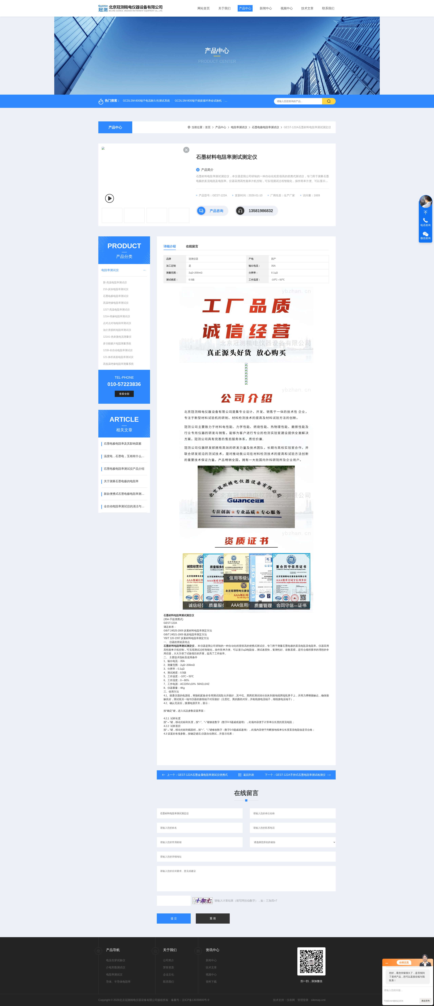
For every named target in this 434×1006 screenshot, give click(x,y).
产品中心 (245, 8)
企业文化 (168, 974)
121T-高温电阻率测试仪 (116, 309)
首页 (208, 127)
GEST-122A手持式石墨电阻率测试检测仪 (301, 774)
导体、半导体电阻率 (118, 981)
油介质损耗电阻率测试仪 (117, 329)
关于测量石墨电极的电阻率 (121, 481)
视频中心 (287, 8)
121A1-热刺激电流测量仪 (117, 336)
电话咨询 (425, 225)
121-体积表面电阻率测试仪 (118, 357)
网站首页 (204, 8)
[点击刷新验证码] (202, 900)
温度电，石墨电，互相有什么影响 (125, 456)
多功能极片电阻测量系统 (117, 343)
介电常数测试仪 (115, 967)
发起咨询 (425, 1001)
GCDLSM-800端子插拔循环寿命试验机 (198, 100)
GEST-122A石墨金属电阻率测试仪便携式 (203, 774)
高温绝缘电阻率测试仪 (116, 302)
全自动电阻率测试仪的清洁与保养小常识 (125, 506)
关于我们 (224, 8)
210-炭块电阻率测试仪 (115, 289)
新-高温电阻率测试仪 (115, 282)
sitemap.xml (318, 1000)
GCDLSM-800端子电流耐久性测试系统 (146, 100)
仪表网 (291, 1000)
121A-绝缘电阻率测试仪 (116, 316)
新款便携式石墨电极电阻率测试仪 (125, 493)
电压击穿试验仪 (115, 960)
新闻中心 (266, 8)
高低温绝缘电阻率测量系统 (118, 363)
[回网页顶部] (425, 212)
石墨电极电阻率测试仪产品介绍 (124, 468)
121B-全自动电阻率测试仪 (118, 350)
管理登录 (303, 1000)
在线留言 (192, 246)
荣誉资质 (168, 967)
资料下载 (211, 981)
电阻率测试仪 (239, 127)
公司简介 (168, 960)
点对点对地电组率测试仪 (117, 323)
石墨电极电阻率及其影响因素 (122, 443)
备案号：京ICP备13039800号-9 (190, 1000)
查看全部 (124, 393)
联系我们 (328, 8)
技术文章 (307, 8)
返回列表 (248, 774)
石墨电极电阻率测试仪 (265, 127)
